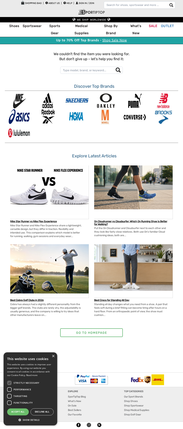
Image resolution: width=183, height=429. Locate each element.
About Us (54, 3)
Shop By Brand (111, 29)
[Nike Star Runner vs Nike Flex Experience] (49, 189)
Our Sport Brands (133, 396)
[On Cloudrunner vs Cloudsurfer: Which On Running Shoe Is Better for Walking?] (133, 187)
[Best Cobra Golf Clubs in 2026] (49, 268)
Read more (32, 375)
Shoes (14, 26)
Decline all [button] (42, 411)
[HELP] (64, 3)
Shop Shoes (131, 401)
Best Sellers (74, 410)
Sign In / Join (86, 3)
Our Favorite (75, 414)
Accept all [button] (18, 411)
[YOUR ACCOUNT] (46, 3)
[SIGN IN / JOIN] (77, 3)
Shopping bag (33, 3)
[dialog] (30, 388)
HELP (69, 3)
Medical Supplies (82, 29)
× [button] (53, 356)
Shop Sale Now (114, 40)
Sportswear (32, 26)
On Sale (72, 405)
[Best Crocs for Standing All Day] (133, 267)
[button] (30, 420)
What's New (135, 29)
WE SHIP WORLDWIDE (91, 19)
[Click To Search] (171, 5)
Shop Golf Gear (132, 414)
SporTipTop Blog (77, 396)
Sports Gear (54, 29)
